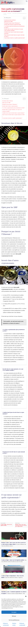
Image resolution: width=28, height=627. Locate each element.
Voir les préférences (14, 620)
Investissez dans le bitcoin (10, 20)
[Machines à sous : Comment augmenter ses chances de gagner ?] (14, 585)
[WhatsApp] (14, 42)
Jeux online (9, 13)
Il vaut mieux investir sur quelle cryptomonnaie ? (14, 37)
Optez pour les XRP (8, 21)
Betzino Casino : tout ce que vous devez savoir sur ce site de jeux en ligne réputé (21, 525)
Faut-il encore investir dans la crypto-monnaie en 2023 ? (14, 35)
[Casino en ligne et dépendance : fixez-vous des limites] (14, 569)
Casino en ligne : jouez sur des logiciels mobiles (6, 525)
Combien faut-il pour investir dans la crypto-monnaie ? (14, 32)
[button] (26, 596)
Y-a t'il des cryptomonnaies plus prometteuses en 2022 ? (14, 27)
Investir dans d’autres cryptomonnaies (12, 24)
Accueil (4, 13)
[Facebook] (4, 42)
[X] (8, 42)
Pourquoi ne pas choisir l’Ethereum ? (12, 23)
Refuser (14, 616)
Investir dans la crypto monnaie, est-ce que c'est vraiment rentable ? (13, 30)
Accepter (14, 612)
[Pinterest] (11, 42)
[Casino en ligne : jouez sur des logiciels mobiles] (14, 553)
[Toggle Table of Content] (23, 18)
